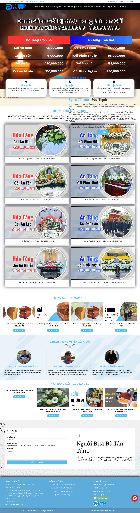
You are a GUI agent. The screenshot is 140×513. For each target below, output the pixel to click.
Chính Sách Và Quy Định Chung (104, 485)
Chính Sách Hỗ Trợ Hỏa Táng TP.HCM (63, 485)
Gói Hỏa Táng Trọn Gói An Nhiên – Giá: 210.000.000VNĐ (37, 282)
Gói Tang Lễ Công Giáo (87, 7)
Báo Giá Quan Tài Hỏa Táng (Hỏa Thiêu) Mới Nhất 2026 (121, 325)
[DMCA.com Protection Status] (114, 498)
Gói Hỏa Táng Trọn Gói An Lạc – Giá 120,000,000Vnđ (37, 241)
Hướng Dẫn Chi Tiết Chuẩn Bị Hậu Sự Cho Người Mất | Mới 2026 (53, 410)
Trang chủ (40, 7)
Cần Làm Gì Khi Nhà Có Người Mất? (62, 491)
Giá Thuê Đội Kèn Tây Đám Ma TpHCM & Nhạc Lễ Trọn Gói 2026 (121, 410)
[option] (19, 318)
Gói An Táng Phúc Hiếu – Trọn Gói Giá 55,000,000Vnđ (103, 159)
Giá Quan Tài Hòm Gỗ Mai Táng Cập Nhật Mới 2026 (87, 325)
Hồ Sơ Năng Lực (112, 1)
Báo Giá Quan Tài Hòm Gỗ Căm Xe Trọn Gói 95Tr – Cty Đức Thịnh (19, 325)
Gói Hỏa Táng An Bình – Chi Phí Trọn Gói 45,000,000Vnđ (37, 159)
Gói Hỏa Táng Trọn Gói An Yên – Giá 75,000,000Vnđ (37, 200)
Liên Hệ (132, 1)
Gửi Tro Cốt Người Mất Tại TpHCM (62, 488)
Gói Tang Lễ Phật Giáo (71, 7)
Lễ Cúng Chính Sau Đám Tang (60, 495)
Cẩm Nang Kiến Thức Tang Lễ (70, 383)
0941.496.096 (11, 499)
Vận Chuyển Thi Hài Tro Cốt (117, 7)
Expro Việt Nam (109, 511)
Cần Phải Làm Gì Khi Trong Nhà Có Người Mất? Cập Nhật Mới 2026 (87, 410)
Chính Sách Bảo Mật (100, 488)
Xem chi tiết (20, 330)
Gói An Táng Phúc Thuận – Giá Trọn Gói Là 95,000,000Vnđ (103, 200)
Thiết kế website (96, 511)
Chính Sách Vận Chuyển (102, 491)
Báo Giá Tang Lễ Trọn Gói (53, 7)
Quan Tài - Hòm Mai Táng (70, 298)
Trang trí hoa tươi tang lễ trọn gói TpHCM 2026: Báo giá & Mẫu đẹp (19, 410)
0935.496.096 (11, 501)
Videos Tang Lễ (99, 495)
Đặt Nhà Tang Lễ (123, 1)
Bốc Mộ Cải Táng (101, 7)
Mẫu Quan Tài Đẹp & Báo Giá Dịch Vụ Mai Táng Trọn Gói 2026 (53, 325)
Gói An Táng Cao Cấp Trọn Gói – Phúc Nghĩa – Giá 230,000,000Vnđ (103, 282)
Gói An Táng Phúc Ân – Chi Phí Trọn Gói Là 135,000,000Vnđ (103, 241)
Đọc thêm (103, 132)
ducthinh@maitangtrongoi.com (17, 504)
